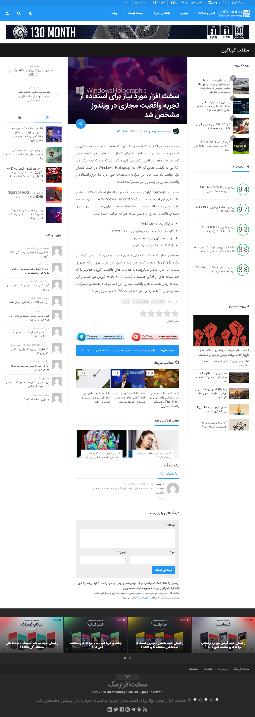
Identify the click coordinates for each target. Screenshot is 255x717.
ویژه (115, 13)
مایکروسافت (158, 302)
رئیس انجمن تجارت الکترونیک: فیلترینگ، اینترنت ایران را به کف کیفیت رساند (25, 214)
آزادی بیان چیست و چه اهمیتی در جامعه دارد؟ (214, 425)
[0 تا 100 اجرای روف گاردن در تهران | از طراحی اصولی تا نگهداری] (239, 393)
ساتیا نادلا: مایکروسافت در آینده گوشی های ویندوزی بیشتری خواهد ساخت (130, 397)
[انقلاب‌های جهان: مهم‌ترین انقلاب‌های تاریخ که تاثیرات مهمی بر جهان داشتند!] (221, 330)
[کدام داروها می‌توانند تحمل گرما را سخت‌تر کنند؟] (153, 444)
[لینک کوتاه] (118, 131)
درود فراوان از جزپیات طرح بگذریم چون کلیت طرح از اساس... (27, 384)
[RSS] (145, 709)
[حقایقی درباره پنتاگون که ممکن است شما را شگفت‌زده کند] (239, 377)
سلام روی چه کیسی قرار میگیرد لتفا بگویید (29, 254)
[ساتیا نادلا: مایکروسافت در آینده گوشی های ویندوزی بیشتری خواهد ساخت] (128, 378)
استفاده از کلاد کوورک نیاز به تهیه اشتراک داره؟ (31, 334)
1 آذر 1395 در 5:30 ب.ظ (137, 484)
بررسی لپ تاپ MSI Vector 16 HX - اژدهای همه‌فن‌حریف (215, 269)
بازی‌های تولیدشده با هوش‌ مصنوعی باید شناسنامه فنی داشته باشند (125, 352)
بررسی (184, 13)
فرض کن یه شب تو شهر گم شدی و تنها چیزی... (27, 287)
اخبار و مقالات (206, 13)
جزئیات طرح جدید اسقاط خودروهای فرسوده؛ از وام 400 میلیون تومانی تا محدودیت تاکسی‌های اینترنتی (214, 86)
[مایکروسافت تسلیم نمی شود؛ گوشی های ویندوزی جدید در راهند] (93, 378)
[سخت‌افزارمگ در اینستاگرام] (128, 709)
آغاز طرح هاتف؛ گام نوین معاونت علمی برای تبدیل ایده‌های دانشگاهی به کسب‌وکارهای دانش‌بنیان (25, 134)
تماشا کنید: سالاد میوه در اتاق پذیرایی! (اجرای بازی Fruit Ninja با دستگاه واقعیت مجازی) (164, 400)
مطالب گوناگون (235, 50)
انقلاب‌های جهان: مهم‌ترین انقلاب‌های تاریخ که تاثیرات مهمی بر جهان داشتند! (223, 353)
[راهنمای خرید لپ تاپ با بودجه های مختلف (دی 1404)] (95, 635)
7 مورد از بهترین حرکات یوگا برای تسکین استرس (212, 409)
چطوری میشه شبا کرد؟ (36, 399)
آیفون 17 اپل (158, 2)
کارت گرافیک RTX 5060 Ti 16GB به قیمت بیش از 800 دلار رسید (212, 146)
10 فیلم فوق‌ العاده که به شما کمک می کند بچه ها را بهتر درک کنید (102, 457)
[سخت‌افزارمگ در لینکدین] (110, 709)
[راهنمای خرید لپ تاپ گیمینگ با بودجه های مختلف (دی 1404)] (31, 635)
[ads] (127, 32)
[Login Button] (7, 13)
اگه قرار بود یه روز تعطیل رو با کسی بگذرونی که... (30, 351)
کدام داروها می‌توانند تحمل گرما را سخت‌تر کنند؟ (154, 455)
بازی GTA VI (238, 2)
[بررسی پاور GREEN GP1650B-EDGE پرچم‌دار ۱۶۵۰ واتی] (54, 195)
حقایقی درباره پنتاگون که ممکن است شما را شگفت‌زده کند (211, 377)
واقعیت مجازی (140, 302)
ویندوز (126, 302)
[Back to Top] (127, 677)
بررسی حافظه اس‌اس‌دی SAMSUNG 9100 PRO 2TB (214, 209)
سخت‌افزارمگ (241, 668)
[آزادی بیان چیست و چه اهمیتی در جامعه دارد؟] (239, 424)
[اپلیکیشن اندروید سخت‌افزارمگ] (139, 709)
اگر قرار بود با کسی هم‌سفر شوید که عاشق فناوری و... (30, 368)
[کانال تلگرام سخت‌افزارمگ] (133, 709)
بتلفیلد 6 (140, 2)
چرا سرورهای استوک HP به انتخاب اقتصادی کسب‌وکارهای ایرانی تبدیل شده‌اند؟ (213, 106)
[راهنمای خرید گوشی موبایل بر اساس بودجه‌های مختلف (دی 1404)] (223, 635)
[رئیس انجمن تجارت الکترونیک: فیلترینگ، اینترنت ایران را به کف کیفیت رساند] (54, 215)
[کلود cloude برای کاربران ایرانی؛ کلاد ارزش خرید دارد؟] (241, 126)
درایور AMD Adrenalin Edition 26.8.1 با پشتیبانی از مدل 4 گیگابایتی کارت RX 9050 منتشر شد (25, 174)
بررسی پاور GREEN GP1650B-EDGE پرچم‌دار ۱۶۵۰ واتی (217, 189)
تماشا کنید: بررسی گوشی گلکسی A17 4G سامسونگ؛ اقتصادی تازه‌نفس (214, 249)
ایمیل (122, 552)
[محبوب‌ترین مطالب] (20, 118)
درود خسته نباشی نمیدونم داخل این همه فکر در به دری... (29, 318)
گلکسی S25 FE (217, 2)
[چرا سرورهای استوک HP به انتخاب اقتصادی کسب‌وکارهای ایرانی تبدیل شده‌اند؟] (241, 106)
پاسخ (161, 498)
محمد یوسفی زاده (154, 131)
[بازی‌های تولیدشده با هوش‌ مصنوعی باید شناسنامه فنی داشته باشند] (54, 155)
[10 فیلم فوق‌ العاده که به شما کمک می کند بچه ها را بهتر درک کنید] (102, 444)
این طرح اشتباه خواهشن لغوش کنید (29, 302)
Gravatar (143, 598)
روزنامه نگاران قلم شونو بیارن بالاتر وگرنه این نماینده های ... (30, 271)
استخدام (193, 668)
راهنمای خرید (162, 13)
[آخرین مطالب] (48, 118)
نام (172, 552)
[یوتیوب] (154, 337)
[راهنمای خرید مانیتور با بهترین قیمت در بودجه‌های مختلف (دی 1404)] (159, 635)
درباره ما (223, 668)
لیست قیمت (135, 13)
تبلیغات (208, 668)
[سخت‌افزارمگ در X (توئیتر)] (115, 709)
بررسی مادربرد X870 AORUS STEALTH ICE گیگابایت (218, 229)
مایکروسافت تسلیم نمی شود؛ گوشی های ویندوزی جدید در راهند (95, 397)
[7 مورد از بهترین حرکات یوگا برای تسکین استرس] (239, 409)
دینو (127, 2)
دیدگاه (167, 474)
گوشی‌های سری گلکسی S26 (186, 2)
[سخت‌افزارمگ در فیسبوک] (122, 709)
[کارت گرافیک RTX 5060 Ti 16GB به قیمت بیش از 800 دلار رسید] (241, 146)
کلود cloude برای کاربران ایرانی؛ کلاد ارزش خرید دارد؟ (212, 126)
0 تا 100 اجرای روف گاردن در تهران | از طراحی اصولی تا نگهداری (211, 393)
